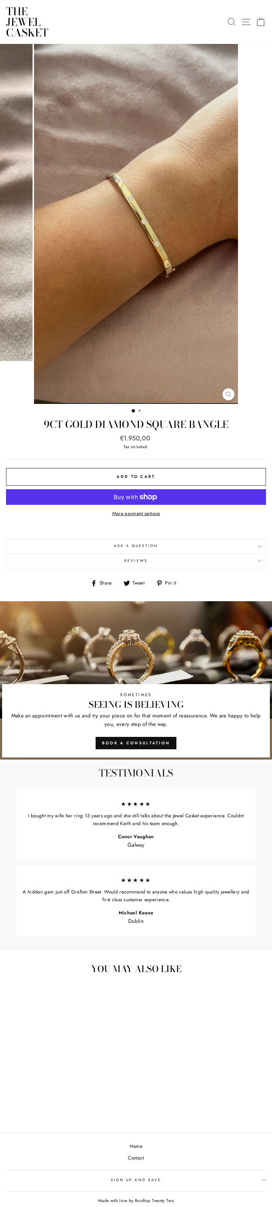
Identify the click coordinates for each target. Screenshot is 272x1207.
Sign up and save (136, 1180)
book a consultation (136, 743)
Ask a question (136, 545)
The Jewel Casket (27, 22)
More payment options (136, 513)
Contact (136, 1157)
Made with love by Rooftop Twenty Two (136, 1200)
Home (136, 1146)
